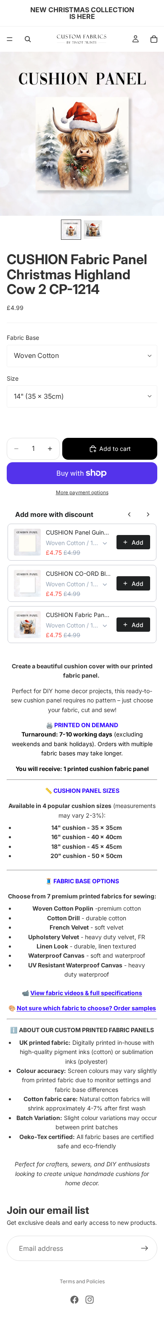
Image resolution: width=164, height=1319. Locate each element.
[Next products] (148, 514)
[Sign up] (144, 1248)
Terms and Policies (82, 1281)
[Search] (28, 39)
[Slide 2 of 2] (93, 229)
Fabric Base (23, 337)
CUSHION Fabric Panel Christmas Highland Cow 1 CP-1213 (78, 614)
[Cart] (154, 39)
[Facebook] (74, 1300)
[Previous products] (129, 514)
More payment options (82, 492)
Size (13, 378)
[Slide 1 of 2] (71, 229)
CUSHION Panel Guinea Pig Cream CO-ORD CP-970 (78, 532)
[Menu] (9, 39)
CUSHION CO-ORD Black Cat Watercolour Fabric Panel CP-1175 (78, 573)
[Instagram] (90, 1300)
